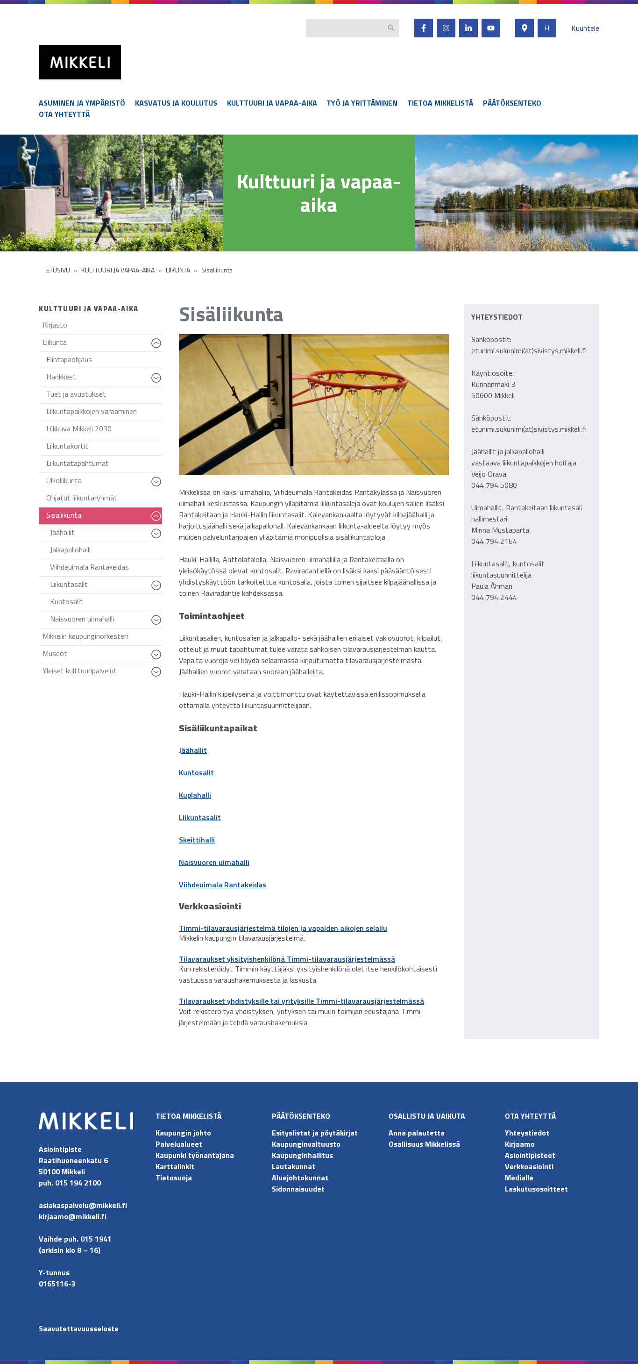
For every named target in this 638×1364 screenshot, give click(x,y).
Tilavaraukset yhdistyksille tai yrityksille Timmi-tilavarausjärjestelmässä (301, 1001)
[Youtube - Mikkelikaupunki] (491, 28)
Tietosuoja (174, 1177)
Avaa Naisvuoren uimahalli (157, 624)
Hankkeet (104, 378)
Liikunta (102, 344)
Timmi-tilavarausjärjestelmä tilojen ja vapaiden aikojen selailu (283, 928)
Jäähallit (106, 534)
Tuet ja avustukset (76, 394)
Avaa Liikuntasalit (157, 590)
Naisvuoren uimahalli (106, 620)
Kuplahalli (195, 794)
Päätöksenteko (512, 102)
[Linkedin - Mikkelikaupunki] (468, 28)
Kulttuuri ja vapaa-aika (272, 102)
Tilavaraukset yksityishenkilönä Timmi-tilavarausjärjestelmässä (287, 958)
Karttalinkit (175, 1166)
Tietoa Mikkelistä (440, 102)
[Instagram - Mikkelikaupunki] (446, 28)
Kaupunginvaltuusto (307, 1144)
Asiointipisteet (530, 1155)
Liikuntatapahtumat (77, 463)
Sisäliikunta (104, 517)
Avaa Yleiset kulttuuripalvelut (157, 676)
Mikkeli (49, 81)
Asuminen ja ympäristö (82, 102)
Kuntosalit (66, 601)
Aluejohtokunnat (300, 1177)
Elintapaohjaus (69, 359)
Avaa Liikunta (157, 348)
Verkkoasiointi (529, 1166)
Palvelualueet (179, 1144)
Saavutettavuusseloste (79, 1328)
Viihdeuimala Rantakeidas (89, 566)
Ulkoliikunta (104, 482)
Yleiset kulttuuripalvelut (102, 672)
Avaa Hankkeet (157, 382)
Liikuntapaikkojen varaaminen (91, 411)
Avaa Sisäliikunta (157, 520)
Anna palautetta (417, 1132)
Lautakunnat (293, 1166)
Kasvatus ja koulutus (176, 102)
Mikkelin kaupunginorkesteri (85, 636)
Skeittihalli (197, 839)
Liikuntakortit (67, 445)
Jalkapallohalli (70, 549)
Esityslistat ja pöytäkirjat (315, 1132)
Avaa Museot (157, 659)
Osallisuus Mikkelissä (424, 1144)
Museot (102, 655)
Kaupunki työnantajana (195, 1155)
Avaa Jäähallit (157, 538)
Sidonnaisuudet (298, 1188)
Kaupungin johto (183, 1132)
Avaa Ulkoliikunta (157, 486)
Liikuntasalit (106, 586)
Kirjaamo (520, 1144)
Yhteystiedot (527, 1132)
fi (547, 28)
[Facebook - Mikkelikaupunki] (423, 28)
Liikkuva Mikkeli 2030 (79, 428)
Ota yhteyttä (64, 114)
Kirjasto (55, 324)
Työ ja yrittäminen (361, 102)
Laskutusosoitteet (536, 1188)
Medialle (519, 1177)
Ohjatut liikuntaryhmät (81, 497)
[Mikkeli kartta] (524, 28)
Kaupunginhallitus (302, 1155)
